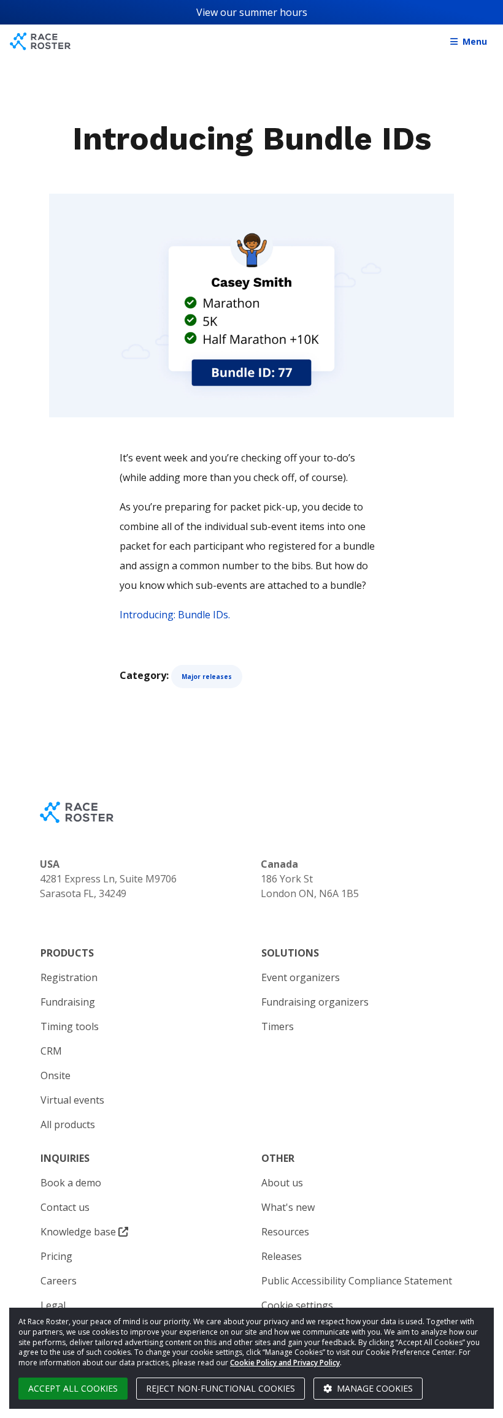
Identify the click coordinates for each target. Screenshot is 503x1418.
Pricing (56, 1256)
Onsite (55, 1075)
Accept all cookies (73, 1388)
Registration (69, 977)
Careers (58, 1280)
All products (67, 1124)
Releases (281, 1256)
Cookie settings (297, 1305)
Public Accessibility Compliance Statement (356, 1280)
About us (282, 1182)
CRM (51, 1051)
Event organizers (300, 977)
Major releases (207, 676)
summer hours (273, 12)
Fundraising (67, 1002)
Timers (277, 1026)
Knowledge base (79, 1231)
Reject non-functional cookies (220, 1388)
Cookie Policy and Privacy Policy (285, 1362)
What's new (288, 1207)
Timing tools (69, 1026)
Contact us (65, 1207)
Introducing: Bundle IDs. (175, 614)
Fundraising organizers (315, 1002)
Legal (53, 1305)
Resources (285, 1231)
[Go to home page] (40, 41)
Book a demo (70, 1182)
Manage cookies (373, 1388)
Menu (475, 41)
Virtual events (72, 1100)
